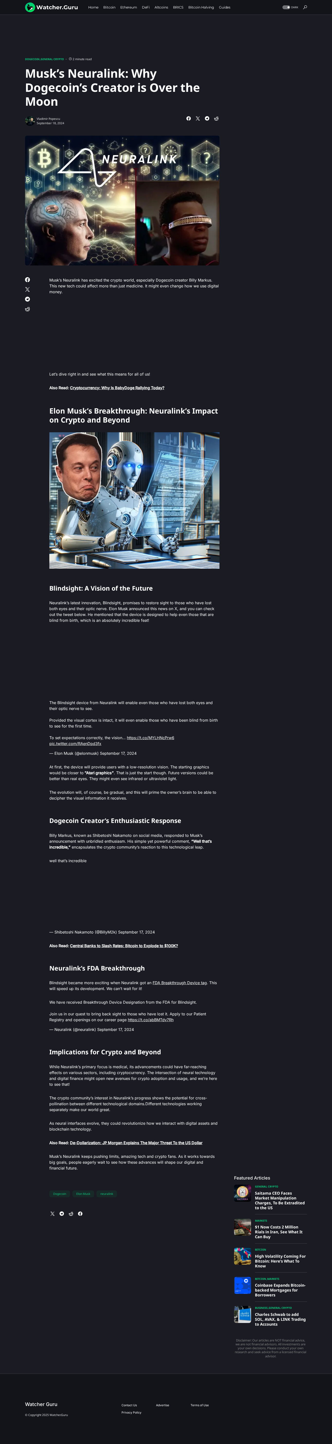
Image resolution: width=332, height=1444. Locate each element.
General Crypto (52, 59)
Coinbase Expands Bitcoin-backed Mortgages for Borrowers (280, 1290)
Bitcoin (260, 1249)
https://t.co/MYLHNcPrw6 (150, 737)
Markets (261, 1220)
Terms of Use (200, 1405)
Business (261, 1308)
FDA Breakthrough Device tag (180, 982)
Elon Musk (83, 1194)
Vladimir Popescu (48, 119)
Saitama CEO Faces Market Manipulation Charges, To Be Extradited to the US (280, 1200)
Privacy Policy (131, 1412)
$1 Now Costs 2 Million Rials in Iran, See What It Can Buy (279, 1232)
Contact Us (129, 1405)
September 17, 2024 (118, 753)
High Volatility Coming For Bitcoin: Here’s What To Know (280, 1261)
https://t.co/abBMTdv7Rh (151, 1019)
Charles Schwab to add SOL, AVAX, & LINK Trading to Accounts (280, 1319)
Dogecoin (32, 59)
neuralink (106, 1194)
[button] (289, 7)
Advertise (162, 1405)
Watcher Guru (41, 1404)
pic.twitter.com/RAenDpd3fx (75, 743)
